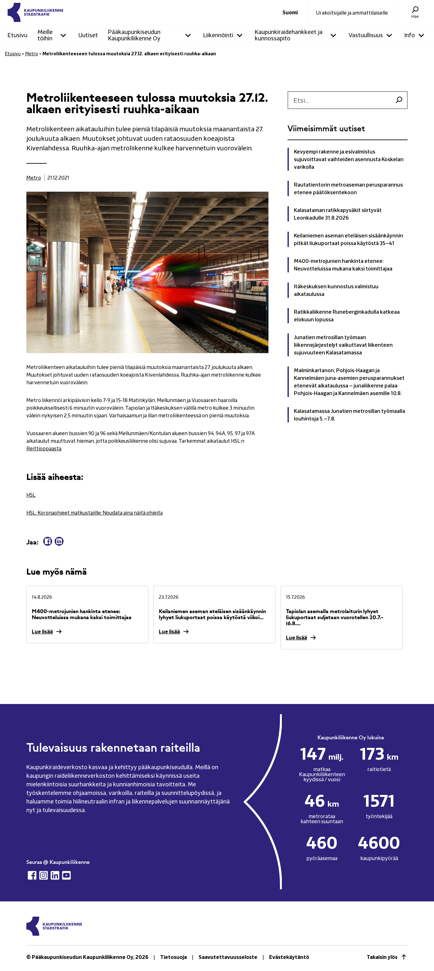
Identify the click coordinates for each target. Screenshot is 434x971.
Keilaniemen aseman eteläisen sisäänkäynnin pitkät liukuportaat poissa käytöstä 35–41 (348, 239)
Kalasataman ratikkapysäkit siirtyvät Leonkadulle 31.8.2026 (338, 214)
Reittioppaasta (43, 448)
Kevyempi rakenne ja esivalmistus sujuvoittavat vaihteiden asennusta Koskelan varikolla (348, 159)
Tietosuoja (173, 957)
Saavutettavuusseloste (228, 957)
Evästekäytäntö (289, 957)
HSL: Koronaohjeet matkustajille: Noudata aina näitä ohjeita (94, 512)
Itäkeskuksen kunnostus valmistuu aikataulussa (336, 290)
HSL (31, 495)
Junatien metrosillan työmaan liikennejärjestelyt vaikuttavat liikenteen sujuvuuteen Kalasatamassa (343, 345)
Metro (31, 53)
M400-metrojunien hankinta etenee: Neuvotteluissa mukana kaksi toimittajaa (343, 265)
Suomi (290, 13)
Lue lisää (42, 631)
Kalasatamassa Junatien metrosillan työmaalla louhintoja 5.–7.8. (349, 415)
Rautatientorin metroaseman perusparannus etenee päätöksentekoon (348, 188)
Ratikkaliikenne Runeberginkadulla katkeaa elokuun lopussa (347, 316)
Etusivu (13, 53)
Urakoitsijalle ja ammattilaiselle (352, 13)
